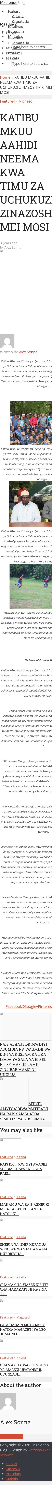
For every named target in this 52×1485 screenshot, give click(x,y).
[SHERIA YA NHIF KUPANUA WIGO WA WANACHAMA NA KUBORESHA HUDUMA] (10, 1231)
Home (5, 77)
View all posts (11, 1436)
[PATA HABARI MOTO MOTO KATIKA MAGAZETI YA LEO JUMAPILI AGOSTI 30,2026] (10, 1312)
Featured (7, 101)
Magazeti (23, 1317)
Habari (12, 32)
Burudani (14, 53)
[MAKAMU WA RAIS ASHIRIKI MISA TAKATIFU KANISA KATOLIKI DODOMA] (10, 1191)
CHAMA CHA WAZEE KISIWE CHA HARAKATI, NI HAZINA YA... (24, 1289)
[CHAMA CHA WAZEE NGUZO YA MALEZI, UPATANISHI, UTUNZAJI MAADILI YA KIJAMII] (10, 1352)
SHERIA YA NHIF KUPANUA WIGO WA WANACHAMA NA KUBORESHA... (24, 1249)
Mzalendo (8, 24)
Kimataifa (20, 42)
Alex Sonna (12, 247)
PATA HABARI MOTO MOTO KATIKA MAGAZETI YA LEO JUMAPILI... (23, 1329)
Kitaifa (18, 37)
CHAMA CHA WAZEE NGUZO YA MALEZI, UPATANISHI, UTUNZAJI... (24, 1370)
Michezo (13, 48)
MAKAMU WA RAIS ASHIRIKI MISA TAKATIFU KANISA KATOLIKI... (24, 1209)
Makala (12, 58)
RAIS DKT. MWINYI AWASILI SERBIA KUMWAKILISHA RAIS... (23, 1169)
